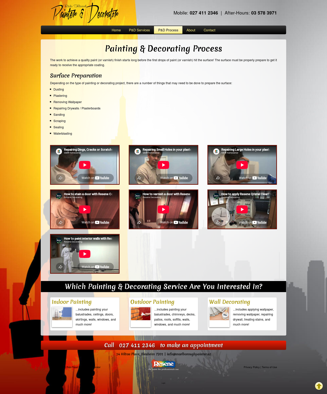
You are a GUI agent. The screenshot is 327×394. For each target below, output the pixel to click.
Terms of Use (269, 367)
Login (163, 383)
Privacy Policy (252, 367)
